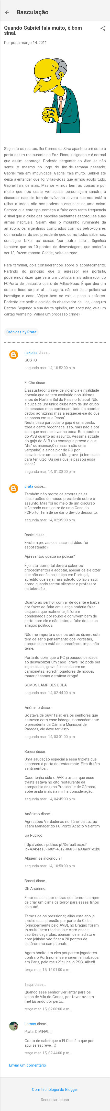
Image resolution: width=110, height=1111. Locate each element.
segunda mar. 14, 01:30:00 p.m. (50, 471)
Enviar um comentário (27, 1065)
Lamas (30, 1024)
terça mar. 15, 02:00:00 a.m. (47, 1009)
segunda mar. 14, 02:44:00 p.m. (50, 693)
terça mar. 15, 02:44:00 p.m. (47, 1053)
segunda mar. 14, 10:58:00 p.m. (50, 866)
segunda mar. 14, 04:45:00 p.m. (50, 799)
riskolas (31, 352)
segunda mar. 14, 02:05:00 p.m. (50, 520)
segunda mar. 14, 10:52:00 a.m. (50, 368)
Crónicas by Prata (21, 332)
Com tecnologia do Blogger (55, 1089)
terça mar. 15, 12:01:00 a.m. (47, 969)
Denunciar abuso (55, 1099)
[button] (103, 28)
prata (29, 486)
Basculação (32, 12)
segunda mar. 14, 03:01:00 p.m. (50, 736)
